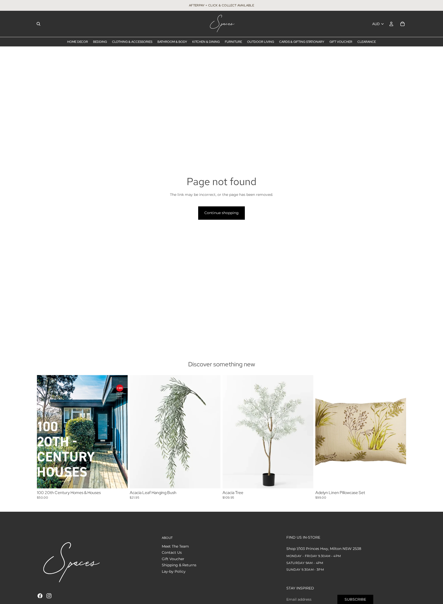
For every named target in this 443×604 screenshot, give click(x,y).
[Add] (119, 480)
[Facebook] (40, 596)
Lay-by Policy (174, 571)
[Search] (38, 23)
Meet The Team (175, 546)
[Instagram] (49, 596)
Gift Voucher (173, 559)
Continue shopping (221, 212)
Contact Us (172, 552)
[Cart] (402, 23)
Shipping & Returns (179, 565)
